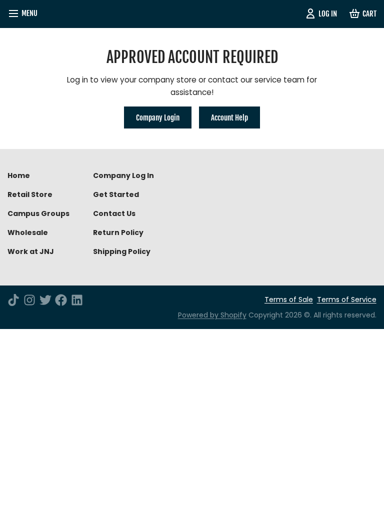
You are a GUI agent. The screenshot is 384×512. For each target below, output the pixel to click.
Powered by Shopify (212, 315)
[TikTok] (14, 300)
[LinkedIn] (77, 300)
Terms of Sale (288, 299)
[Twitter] (46, 300)
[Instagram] (30, 300)
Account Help (229, 117)
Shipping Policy (121, 251)
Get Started (116, 195)
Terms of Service (346, 299)
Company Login (158, 117)
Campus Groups (39, 213)
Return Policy (118, 233)
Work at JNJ (31, 251)
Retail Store (30, 195)
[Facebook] (61, 300)
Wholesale (28, 233)
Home (19, 175)
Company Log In (123, 175)
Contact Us (114, 213)
